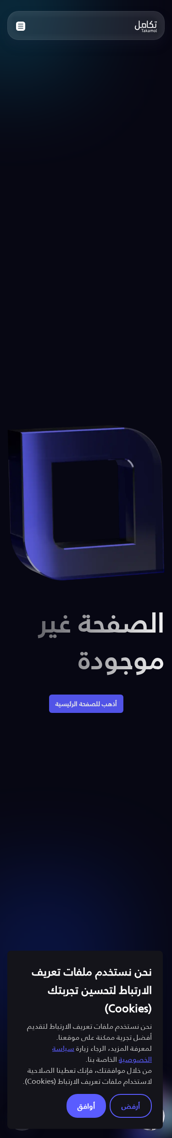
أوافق (86, 1106)
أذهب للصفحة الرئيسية (86, 703)
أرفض (131, 1106)
